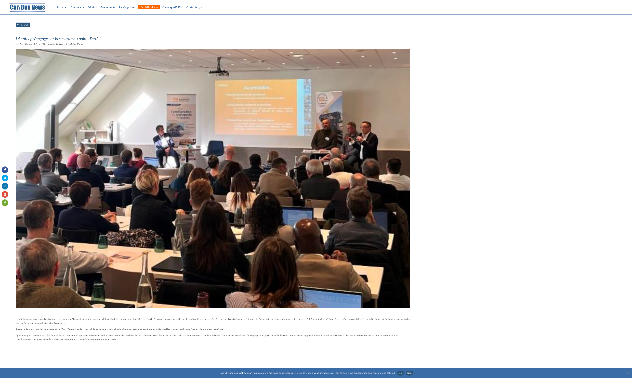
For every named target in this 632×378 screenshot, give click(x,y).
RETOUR (24, 25)
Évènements (108, 7)
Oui (400, 373)
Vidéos (92, 7)
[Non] (628, 373)
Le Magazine (126, 7)
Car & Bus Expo (149, 7)
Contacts (191, 7)
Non (409, 373)
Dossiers (75, 7)
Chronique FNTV (172, 7)
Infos (60, 7)
